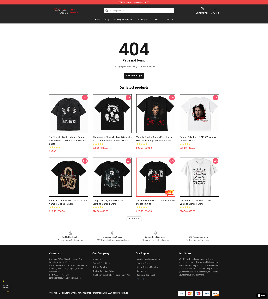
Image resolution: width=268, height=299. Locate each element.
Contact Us (141, 271)
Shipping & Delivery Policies (148, 259)
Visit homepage (134, 75)
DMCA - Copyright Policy (103, 271)
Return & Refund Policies (147, 267)
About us (97, 259)
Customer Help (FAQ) (146, 275)
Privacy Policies (100, 267)
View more (134, 219)
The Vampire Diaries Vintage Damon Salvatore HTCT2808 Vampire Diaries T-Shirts (68, 140)
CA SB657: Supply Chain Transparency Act (111, 275)
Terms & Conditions (101, 263)
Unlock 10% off (5, 286)
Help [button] (263, 295)
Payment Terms (143, 263)
